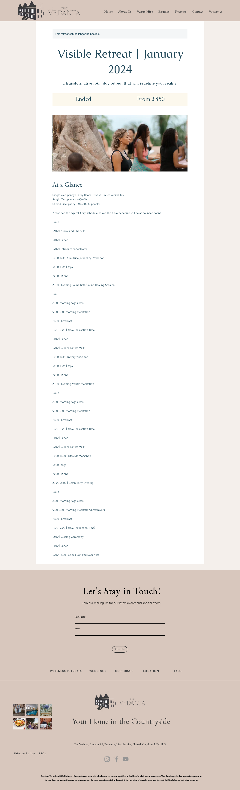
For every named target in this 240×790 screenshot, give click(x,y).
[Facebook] (116, 759)
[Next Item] (181, 143)
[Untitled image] (120, 143)
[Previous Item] (58, 143)
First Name (80, 617)
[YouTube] (125, 759)
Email (77, 628)
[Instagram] (107, 759)
